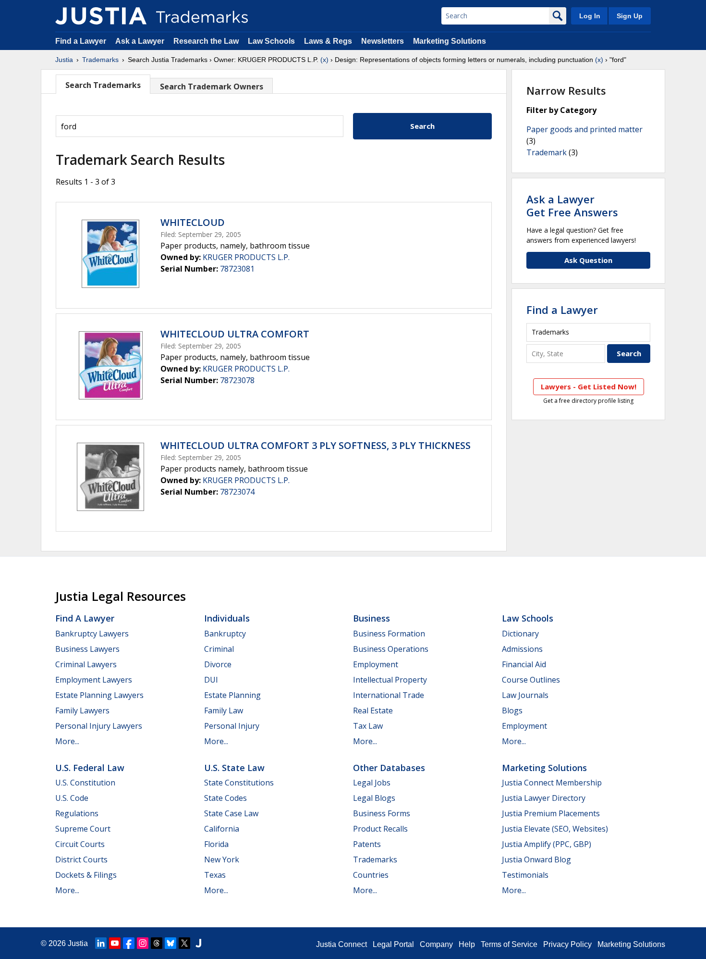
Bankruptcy (225, 633)
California (221, 828)
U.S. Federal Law (89, 767)
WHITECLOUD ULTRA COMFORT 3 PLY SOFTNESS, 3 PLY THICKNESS (315, 445)
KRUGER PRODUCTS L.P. (246, 257)
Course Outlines (531, 679)
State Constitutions (239, 782)
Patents (367, 844)
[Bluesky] (170, 943)
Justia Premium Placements (551, 813)
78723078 (237, 380)
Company (436, 944)
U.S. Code (71, 798)
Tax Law (368, 726)
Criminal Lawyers (86, 664)
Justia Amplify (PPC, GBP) (546, 844)
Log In (589, 16)
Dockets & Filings (86, 875)
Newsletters (382, 41)
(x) (324, 59)
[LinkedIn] (101, 943)
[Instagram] (142, 943)
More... (67, 741)
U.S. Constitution (85, 782)
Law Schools (271, 41)
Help (467, 944)
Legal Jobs (371, 782)
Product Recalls (380, 828)
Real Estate (373, 710)
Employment (375, 664)
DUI (211, 679)
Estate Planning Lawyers (99, 695)
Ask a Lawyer (139, 41)
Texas (215, 875)
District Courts (81, 859)
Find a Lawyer (80, 41)
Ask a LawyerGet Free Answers (572, 205)
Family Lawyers (82, 710)
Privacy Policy (567, 944)
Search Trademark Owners (211, 86)
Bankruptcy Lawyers (92, 633)
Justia (64, 59)
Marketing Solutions (449, 41)
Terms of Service (509, 944)
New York (221, 859)
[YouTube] (115, 943)
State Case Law (231, 813)
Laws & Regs (328, 41)
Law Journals (525, 695)
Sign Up (630, 16)
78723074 (237, 491)
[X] (184, 943)
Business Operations (390, 649)
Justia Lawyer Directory (543, 798)
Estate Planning (232, 695)
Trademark (546, 152)
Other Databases (389, 767)
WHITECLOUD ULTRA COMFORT (234, 333)
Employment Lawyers (93, 679)
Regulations (76, 813)
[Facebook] (128, 943)
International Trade (388, 695)
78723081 (237, 268)
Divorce (217, 664)
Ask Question (588, 260)
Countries (371, 875)
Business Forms (381, 813)
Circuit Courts (80, 844)
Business (371, 618)
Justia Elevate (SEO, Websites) (555, 828)
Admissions (522, 649)
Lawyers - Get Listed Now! (588, 386)
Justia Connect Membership (552, 782)
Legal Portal (393, 944)
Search (422, 126)
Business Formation (389, 633)
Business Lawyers (87, 649)
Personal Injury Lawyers (98, 726)
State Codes (225, 798)
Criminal (219, 649)
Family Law (223, 710)
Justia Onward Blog (536, 859)
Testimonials (525, 875)
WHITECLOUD (192, 222)
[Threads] (156, 943)
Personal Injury (231, 726)
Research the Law (206, 41)
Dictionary (520, 633)
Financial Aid (524, 664)
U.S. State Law (234, 767)
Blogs (512, 710)
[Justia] (100, 16)
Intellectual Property (390, 679)
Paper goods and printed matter (584, 129)
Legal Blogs (374, 798)
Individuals (227, 618)
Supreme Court (82, 828)
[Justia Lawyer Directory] (198, 943)
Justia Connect (341, 944)
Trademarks (100, 59)
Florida (216, 844)
